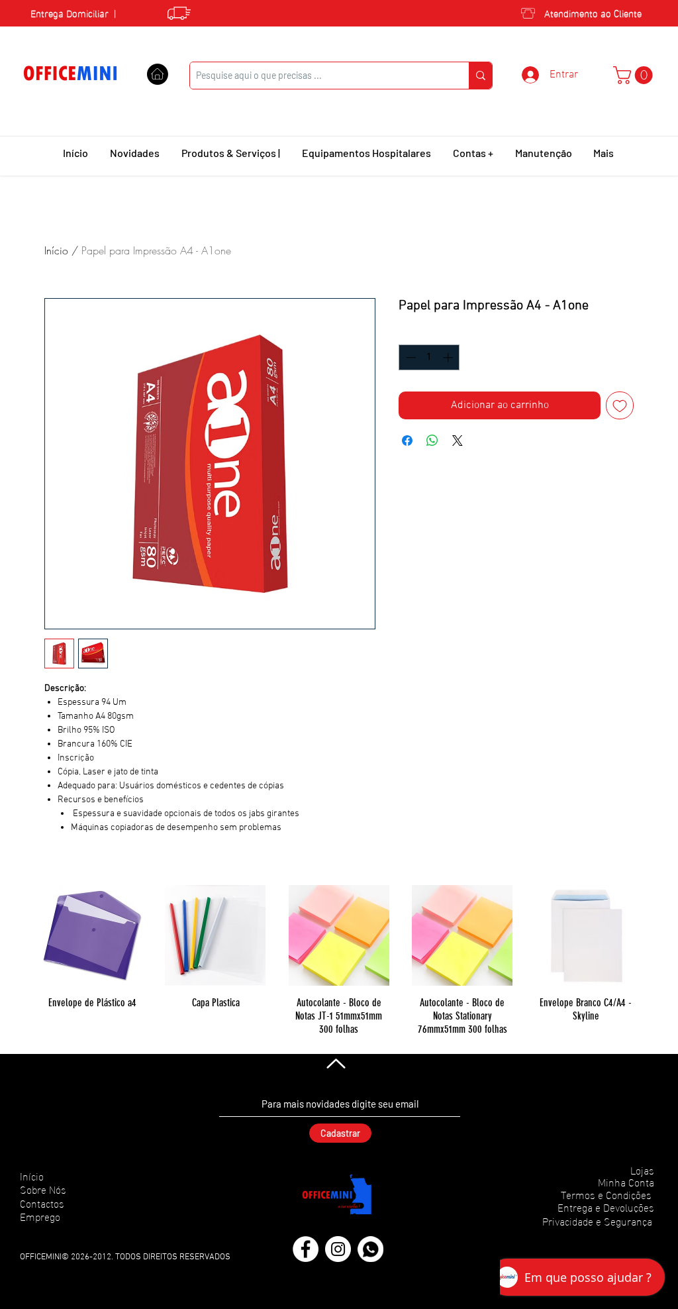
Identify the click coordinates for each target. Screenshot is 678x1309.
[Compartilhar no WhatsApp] (432, 440)
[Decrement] (409, 357)
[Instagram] (338, 1249)
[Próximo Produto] (655, 935)
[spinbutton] (429, 357)
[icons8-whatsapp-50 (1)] (370, 1249)
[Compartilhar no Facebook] (407, 440)
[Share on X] (457, 440)
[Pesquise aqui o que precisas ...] (480, 75)
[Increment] (449, 357)
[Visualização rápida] (92, 935)
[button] (635, 75)
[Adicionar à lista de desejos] (620, 405)
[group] (339, 960)
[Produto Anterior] (22, 935)
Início (56, 250)
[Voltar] (334, 1063)
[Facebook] (305, 1249)
